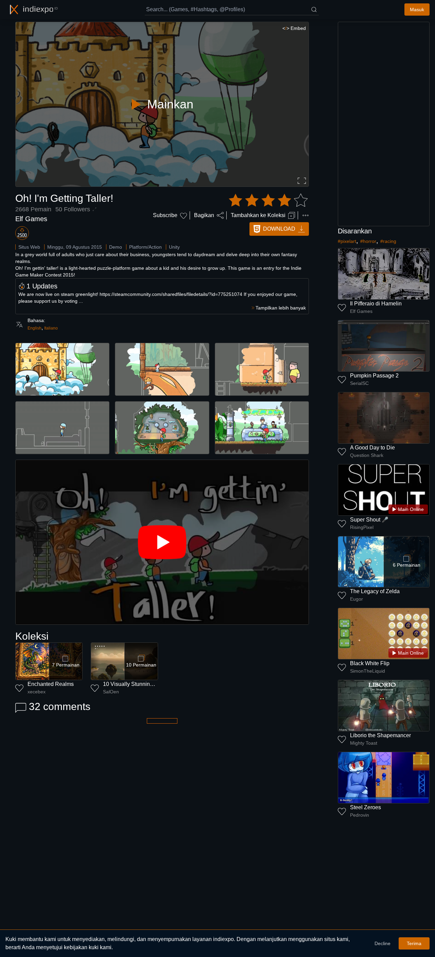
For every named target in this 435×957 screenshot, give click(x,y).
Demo (115, 247)
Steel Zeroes (365, 807)
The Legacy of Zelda (375, 591)
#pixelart (347, 241)
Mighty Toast (363, 743)
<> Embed (294, 28)
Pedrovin (359, 815)
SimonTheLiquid (367, 671)
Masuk (417, 9)
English (34, 328)
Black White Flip (369, 663)
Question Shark (366, 455)
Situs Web (29, 247)
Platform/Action (145, 247)
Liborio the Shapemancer (380, 735)
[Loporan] (305, 215)
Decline (382, 943)
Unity (174, 247)
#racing (388, 241)
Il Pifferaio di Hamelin (376, 303)
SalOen (111, 691)
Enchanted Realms (51, 684)
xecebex (37, 691)
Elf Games (31, 219)
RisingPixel (361, 527)
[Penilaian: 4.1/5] (268, 200)
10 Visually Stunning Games (137, 684)
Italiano (51, 328)
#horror (368, 241)
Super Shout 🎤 (369, 519)
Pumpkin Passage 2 (374, 375)
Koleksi (32, 636)
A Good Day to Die (372, 447)
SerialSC (359, 383)
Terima (414, 943)
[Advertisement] (383, 124)
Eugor (356, 599)
